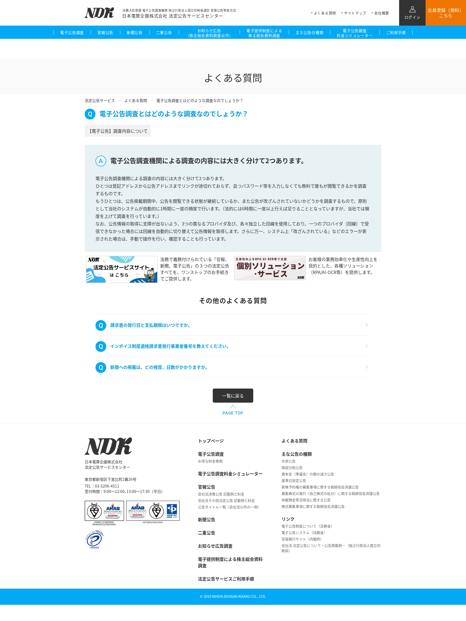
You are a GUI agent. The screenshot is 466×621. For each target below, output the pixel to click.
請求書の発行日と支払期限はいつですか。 (151, 325)
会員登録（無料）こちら (446, 13)
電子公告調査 (72, 32)
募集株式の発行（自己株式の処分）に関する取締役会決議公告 (331, 493)
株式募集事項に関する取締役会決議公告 (313, 506)
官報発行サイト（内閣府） (303, 538)
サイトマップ (355, 12)
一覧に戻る (233, 395)
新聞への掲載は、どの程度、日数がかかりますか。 (160, 367)
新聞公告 (135, 32)
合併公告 (289, 461)
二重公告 (164, 32)
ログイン (412, 17)
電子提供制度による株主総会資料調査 (264, 33)
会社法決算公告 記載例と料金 (221, 493)
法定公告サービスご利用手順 (226, 578)
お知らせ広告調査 (215, 546)
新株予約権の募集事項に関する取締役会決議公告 (320, 486)
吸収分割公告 (292, 467)
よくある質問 (325, 12)
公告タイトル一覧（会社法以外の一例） (229, 506)
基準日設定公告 (294, 480)
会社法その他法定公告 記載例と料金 (226, 500)
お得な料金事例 (210, 461)
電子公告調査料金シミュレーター (354, 33)
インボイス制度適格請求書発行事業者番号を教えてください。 (170, 346)
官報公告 (105, 32)
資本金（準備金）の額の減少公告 (308, 473)
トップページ (211, 440)
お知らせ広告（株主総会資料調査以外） (209, 33)
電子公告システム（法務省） (304, 532)
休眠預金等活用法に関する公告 (306, 499)
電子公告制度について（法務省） (308, 526)
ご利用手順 (396, 32)
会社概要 (381, 12)
